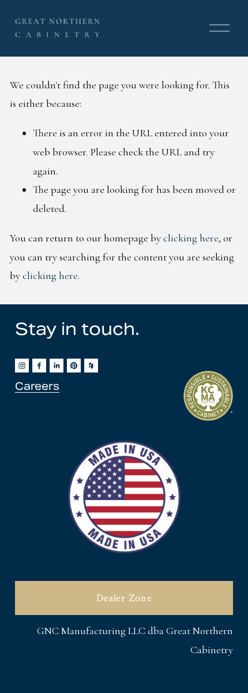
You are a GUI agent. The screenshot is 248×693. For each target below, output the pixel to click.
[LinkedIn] (56, 365)
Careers (37, 386)
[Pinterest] (74, 365)
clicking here (191, 238)
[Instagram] (22, 365)
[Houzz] (91, 365)
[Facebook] (39, 365)
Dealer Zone (124, 598)
